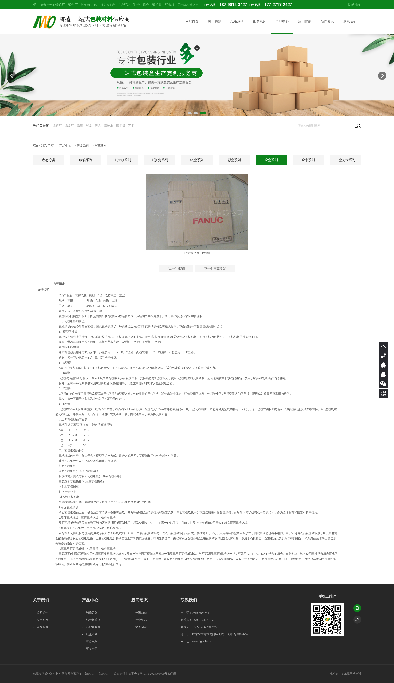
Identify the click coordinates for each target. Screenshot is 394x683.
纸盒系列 (259, 21)
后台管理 (119, 673)
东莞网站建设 (352, 673)
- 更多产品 (89, 648)
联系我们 (349, 21)
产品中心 (282, 21)
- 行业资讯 (139, 620)
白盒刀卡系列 (345, 160)
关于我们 (41, 600)
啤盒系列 (83, 145)
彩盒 (136, 5)
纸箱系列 (237, 21)
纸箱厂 (60, 5)
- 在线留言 (40, 627)
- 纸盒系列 (89, 634)
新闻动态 (139, 600)
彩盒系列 (234, 160)
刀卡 (181, 5)
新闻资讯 (327, 21)
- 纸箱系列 (89, 612)
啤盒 (146, 5)
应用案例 (304, 21)
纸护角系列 (160, 160)
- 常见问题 (139, 627)
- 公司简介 (40, 612)
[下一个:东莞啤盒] (214, 268)
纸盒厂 (73, 5)
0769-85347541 (383, 355)
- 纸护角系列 (91, 627)
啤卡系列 (308, 160)
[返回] (206, 253)
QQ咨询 (383, 365)
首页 (51, 145)
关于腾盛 (214, 21)
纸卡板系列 (123, 160)
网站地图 (354, 4)
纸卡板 (170, 5)
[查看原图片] (192, 253)
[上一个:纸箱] (176, 268)
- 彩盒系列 (89, 641)
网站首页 (191, 21)
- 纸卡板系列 (91, 620)
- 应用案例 (40, 620)
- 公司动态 (139, 612)
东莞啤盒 (100, 145)
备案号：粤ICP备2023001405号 (147, 673)
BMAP (90, 673)
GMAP (104, 673)
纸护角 (157, 5)
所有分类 (48, 160)
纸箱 (127, 5)
